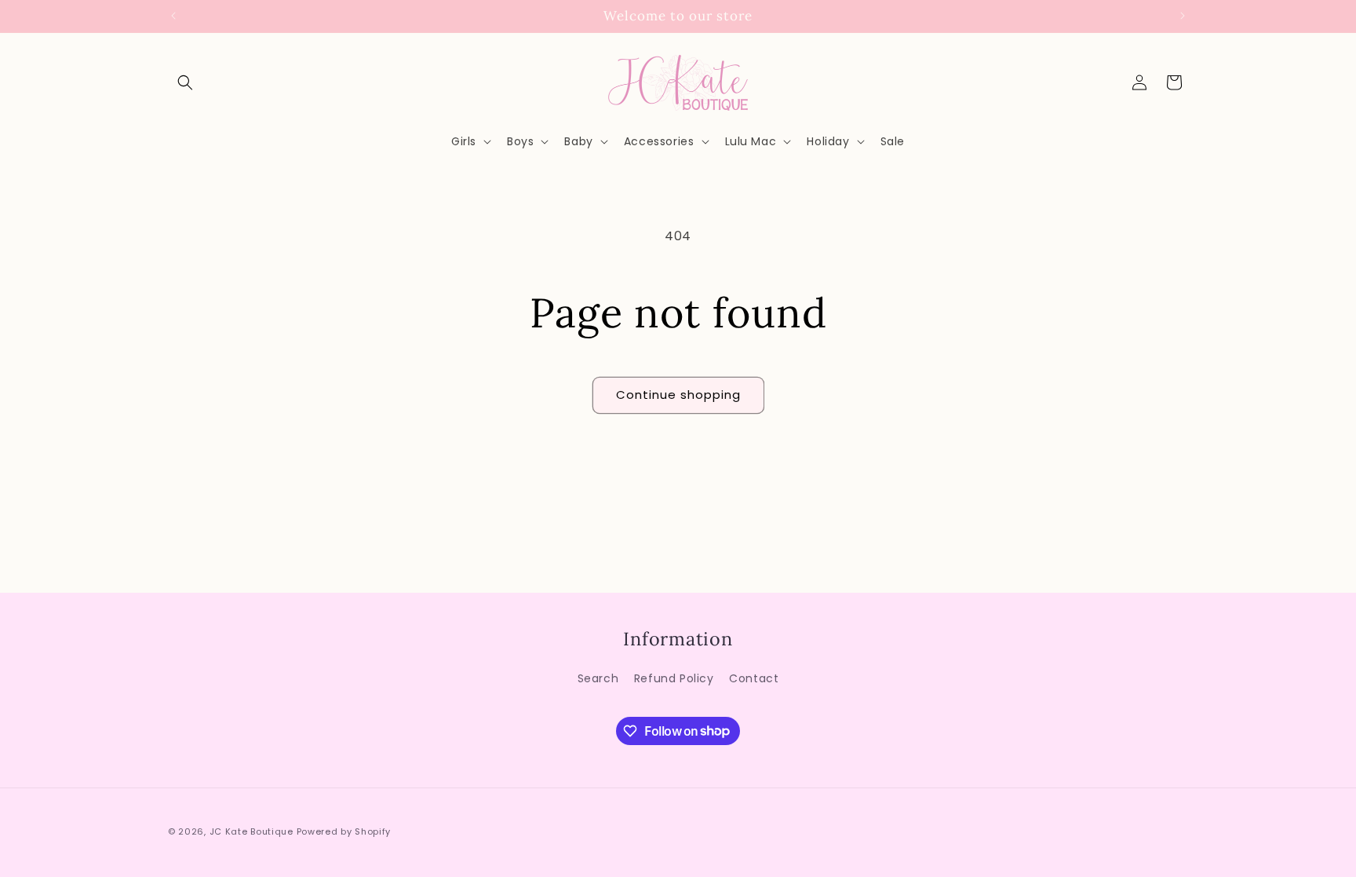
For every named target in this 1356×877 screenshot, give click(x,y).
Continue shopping (678, 394)
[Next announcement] (1182, 16)
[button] (185, 82)
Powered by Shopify (344, 831)
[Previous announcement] (173, 16)
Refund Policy (674, 678)
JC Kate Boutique (251, 831)
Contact (753, 678)
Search (598, 678)
